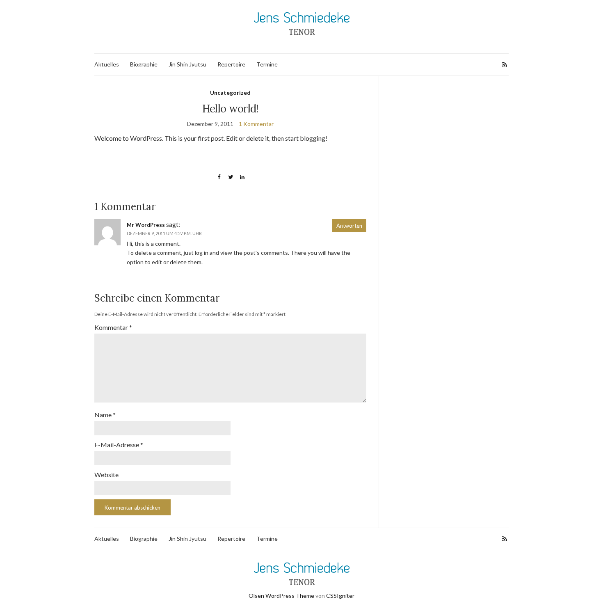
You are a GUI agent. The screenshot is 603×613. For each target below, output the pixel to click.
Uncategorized (230, 92)
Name (105, 415)
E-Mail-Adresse (118, 444)
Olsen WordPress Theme (281, 595)
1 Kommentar (256, 123)
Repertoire (231, 64)
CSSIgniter (340, 595)
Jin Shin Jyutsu (187, 64)
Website (106, 474)
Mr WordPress (146, 225)
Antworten (349, 225)
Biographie (144, 64)
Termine (267, 64)
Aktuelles (106, 64)
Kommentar (113, 327)
